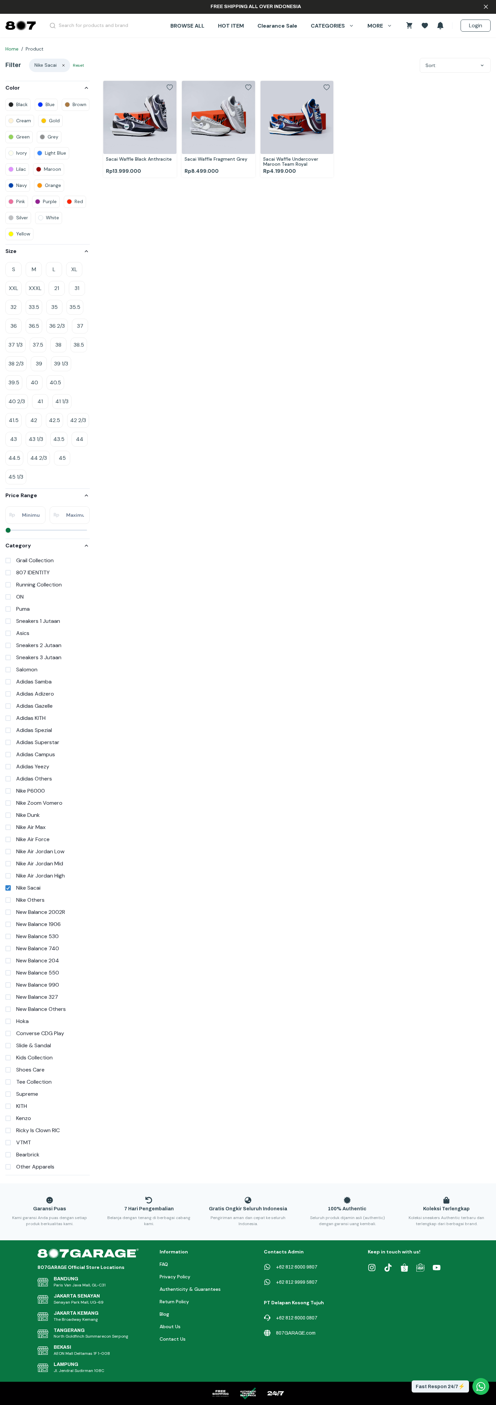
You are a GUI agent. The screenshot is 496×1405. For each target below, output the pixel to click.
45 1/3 (15, 476)
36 (13, 325)
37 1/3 (15, 344)
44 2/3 (38, 457)
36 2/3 (57, 325)
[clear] (63, 65)
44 (79, 439)
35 (54, 307)
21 (56, 288)
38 (58, 344)
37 (80, 325)
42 (33, 420)
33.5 (34, 307)
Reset (78, 65)
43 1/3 (36, 439)
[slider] (8, 530)
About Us (170, 1326)
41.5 (14, 420)
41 (40, 401)
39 (39, 363)
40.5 (55, 382)
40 (34, 382)
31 (77, 288)
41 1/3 (61, 401)
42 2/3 (78, 420)
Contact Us (173, 1339)
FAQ (164, 1264)
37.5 (38, 344)
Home (12, 49)
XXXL (35, 288)
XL (74, 269)
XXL (13, 288)
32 (13, 307)
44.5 (14, 457)
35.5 (75, 307)
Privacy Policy (175, 1277)
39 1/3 (61, 363)
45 (62, 457)
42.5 (54, 420)
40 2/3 (16, 401)
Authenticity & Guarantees (190, 1289)
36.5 (34, 325)
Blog (164, 1314)
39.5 (13, 382)
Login (475, 25)
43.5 (58, 439)
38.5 (79, 344)
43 (13, 439)
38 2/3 (16, 363)
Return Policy (174, 1302)
